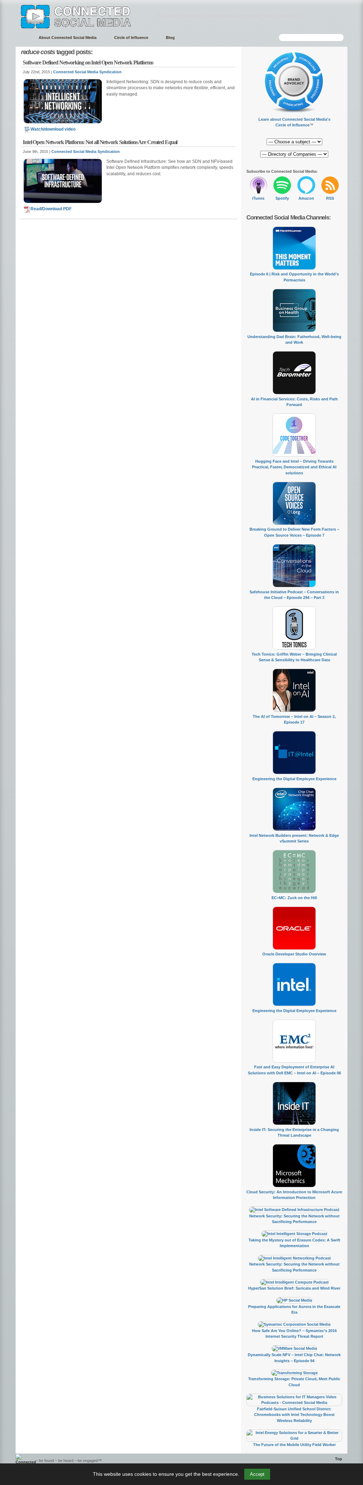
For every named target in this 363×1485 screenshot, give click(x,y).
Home (24, 37)
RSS (330, 198)
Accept (257, 1474)
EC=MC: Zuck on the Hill (294, 898)
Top (338, 1459)
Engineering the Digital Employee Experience (294, 779)
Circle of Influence (131, 37)
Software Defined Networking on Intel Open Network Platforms (88, 62)
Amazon (306, 198)
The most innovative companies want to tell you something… (230, 16)
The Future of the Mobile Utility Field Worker (294, 1445)
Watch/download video (53, 129)
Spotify (282, 198)
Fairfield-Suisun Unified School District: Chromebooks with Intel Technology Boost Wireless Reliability (294, 1415)
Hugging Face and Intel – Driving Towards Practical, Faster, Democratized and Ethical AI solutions (294, 467)
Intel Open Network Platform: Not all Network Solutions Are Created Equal (100, 142)
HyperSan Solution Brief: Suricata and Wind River (294, 1288)
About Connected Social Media (67, 37)
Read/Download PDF (51, 208)
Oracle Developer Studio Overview (294, 954)
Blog (170, 37)
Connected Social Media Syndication (87, 72)
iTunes (258, 198)
